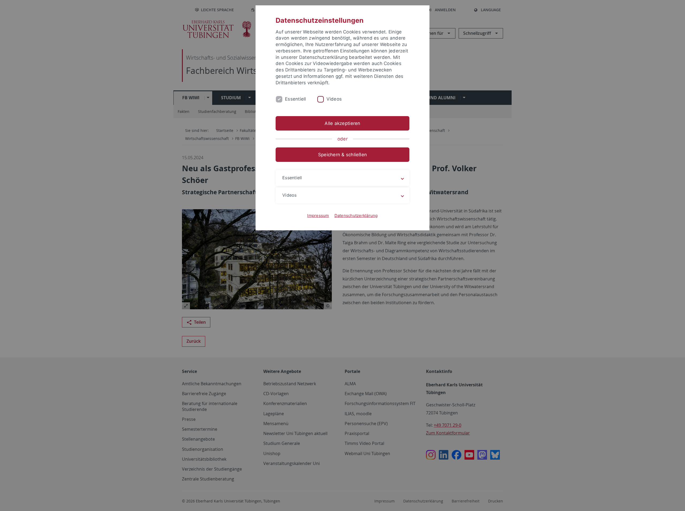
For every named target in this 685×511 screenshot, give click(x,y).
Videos (334, 99)
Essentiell (295, 99)
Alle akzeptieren (342, 123)
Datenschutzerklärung (356, 215)
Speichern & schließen (342, 154)
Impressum (318, 215)
